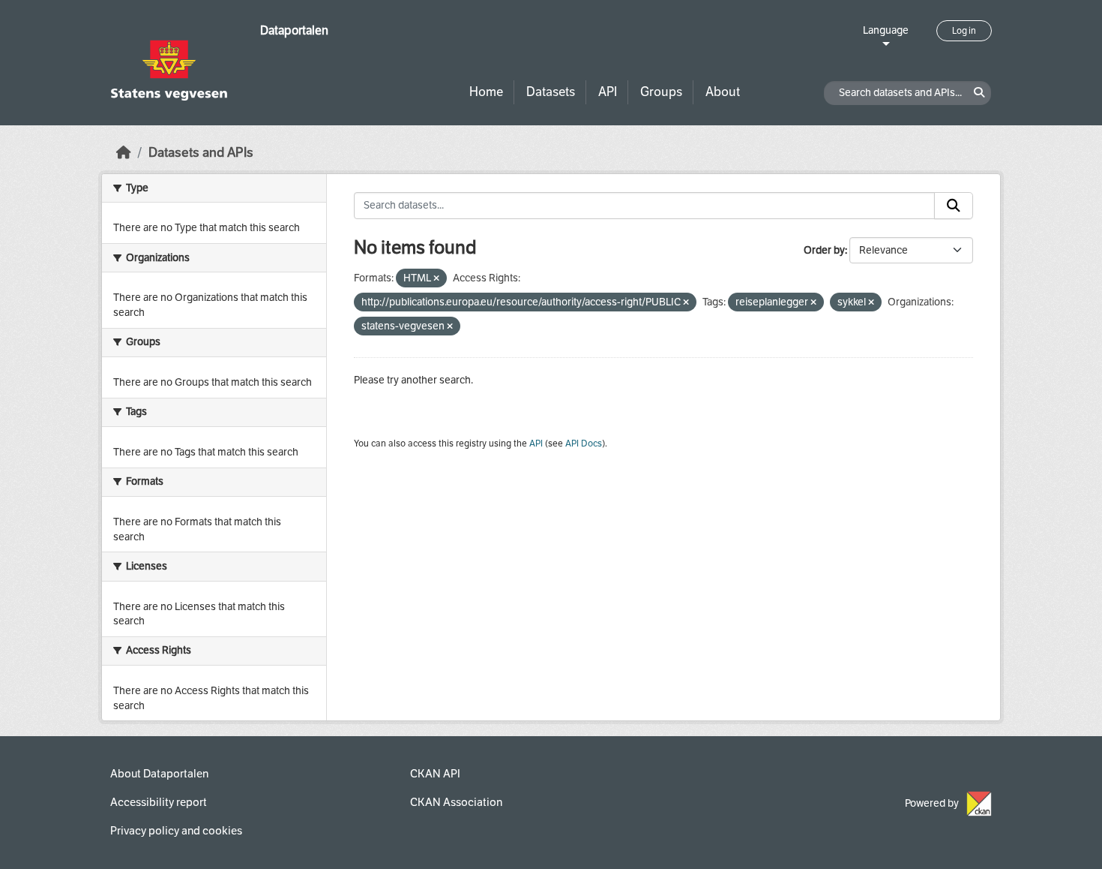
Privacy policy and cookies (176, 830)
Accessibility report (158, 802)
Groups (661, 92)
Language (886, 30)
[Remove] (436, 279)
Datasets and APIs (200, 153)
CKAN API (435, 773)
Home (486, 92)
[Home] (123, 153)
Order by (824, 250)
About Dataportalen (159, 773)
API (607, 92)
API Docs (583, 443)
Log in (964, 31)
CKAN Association (456, 802)
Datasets (550, 92)
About (722, 92)
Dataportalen (294, 30)
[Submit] (953, 205)
